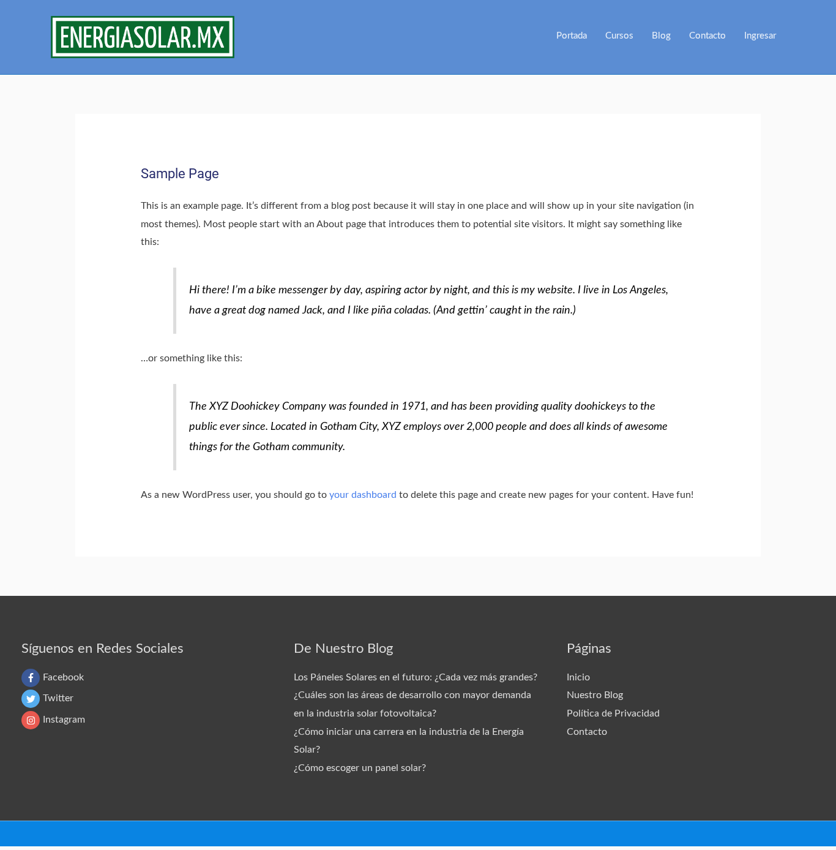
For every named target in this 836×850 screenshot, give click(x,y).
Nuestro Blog (595, 695)
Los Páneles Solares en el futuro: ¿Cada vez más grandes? (415, 677)
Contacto (587, 732)
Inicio (578, 677)
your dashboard (363, 495)
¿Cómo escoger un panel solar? (360, 768)
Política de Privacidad (613, 713)
